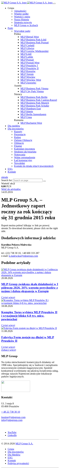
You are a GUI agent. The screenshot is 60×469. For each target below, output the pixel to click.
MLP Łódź (26, 54)
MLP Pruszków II (29, 68)
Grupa (11, 449)
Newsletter (19, 163)
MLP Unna (26, 117)
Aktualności (20, 11)
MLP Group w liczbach (26, 25)
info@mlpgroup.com (11, 420)
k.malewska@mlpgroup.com (23, 256)
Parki (10, 28)
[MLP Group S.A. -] (27, 2)
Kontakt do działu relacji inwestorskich (33, 166)
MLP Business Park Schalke (34, 105)
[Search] (44, 181)
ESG (10, 169)
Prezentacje (20, 134)
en (4, 177)
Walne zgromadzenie (24, 157)
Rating (17, 137)
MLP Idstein (26, 111)
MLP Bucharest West (31, 123)
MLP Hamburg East (30, 108)
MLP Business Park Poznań (34, 42)
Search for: (6, 180)
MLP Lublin (26, 57)
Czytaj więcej (8, 297)
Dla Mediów (14, 454)
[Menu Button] (54, 3)
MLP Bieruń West (29, 36)
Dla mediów (14, 125)
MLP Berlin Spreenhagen (33, 114)
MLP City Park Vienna (32, 91)
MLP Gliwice (27, 48)
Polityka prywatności (18, 463)
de (7, 177)
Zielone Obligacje (23, 140)
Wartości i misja (22, 16)
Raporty (18, 131)
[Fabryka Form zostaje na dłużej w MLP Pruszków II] (29, 328)
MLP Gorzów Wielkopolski (34, 51)
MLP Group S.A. (24, 443)
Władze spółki (21, 13)
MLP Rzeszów (28, 71)
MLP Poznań (27, 59)
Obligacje (19, 143)
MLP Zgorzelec (28, 82)
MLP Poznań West (29, 62)
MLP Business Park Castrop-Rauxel (38, 100)
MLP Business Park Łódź (33, 39)
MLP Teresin (27, 74)
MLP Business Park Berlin (33, 97)
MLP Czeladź (27, 45)
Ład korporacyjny (23, 160)
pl (2, 177)
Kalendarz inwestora (24, 148)
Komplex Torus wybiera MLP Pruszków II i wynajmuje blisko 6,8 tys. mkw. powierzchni (29, 316)
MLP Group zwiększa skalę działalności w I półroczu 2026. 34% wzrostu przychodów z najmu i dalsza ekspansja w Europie (29, 287)
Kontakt (12, 171)
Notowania (19, 154)
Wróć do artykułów (11, 189)
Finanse (18, 146)
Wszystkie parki (22, 31)
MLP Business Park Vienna (34, 88)
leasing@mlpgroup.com (13, 417)
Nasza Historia (21, 19)
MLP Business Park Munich (34, 102)
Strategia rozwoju (23, 22)
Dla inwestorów (16, 128)
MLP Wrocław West (30, 80)
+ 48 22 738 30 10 (10, 411)
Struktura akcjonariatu (25, 151)
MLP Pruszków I (29, 65)
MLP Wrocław (27, 77)
